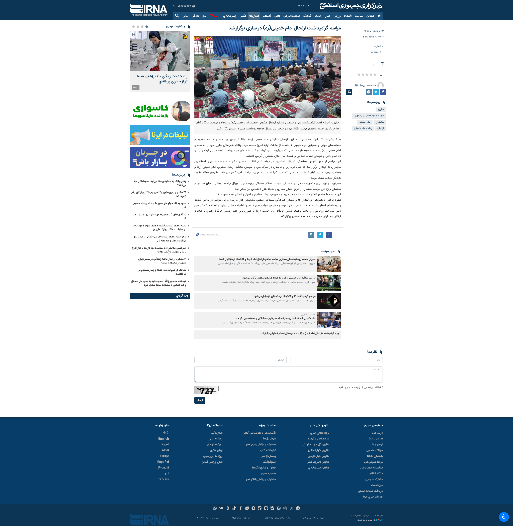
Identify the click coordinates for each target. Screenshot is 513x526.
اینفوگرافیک (269, 462)
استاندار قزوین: (308, 315)
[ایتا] (260, 509)
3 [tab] (138, 26)
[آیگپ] (266, 509)
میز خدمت (377, 485)
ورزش (337, 16)
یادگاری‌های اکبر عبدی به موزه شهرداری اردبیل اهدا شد (159, 217)
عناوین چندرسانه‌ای (318, 467)
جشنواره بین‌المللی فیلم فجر (261, 444)
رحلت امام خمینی (363, 128)
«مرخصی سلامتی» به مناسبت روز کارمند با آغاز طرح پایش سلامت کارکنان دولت (159, 250)
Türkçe (164, 456)
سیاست (359, 16)
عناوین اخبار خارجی (318, 456)
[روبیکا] (285, 509)
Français (163, 479)
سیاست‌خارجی (291, 16)
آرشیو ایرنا (377, 444)
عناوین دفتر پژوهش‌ (318, 462)
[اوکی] (227, 509)
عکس (242, 16)
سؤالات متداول (374, 450)
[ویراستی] (247, 509)
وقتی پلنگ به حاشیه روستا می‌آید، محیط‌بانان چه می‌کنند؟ (160, 183)
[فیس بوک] (240, 509)
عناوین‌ (370, 16)
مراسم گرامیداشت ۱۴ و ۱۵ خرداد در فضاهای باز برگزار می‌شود (284, 296)
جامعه (317, 16)
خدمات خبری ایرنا (373, 497)
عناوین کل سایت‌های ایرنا (315, 444)
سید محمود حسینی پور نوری (369, 116)
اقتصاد (347, 16)
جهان (327, 16)
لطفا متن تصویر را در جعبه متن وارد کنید (361, 388)
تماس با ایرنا (376, 438)
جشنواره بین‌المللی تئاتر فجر (261, 479)
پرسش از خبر (269, 456)
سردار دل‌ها (269, 438)
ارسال (200, 400)
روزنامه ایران (215, 438)
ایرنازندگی (216, 433)
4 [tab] (133, 26)
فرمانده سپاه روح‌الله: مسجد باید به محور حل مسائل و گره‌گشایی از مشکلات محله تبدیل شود (158, 283)
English (163, 438)
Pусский (163, 467)
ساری (381, 109)
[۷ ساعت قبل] (160, 51)
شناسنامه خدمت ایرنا (371, 467)
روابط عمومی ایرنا (373, 462)
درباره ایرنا (377, 433)
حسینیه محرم (268, 473)
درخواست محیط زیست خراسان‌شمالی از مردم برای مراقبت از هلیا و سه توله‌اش (159, 239)
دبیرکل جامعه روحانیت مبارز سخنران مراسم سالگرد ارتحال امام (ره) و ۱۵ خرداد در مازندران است (267, 259)
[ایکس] (291, 509)
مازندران (375, 52)
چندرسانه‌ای (229, 16)
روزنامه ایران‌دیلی (212, 456)
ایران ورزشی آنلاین (212, 462)
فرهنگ (307, 16)
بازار (204, 16)
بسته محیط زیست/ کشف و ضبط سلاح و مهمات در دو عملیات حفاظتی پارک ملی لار (159, 228)
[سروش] (253, 509)
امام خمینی (365, 122)
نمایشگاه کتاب (268, 450)
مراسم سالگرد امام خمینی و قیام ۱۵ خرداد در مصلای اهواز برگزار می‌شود (278, 278)
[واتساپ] (215, 509)
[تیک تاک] (234, 509)
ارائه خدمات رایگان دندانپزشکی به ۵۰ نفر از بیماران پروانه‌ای (162, 79)
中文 (166, 433)
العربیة (165, 444)
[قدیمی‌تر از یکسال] (329, 264)
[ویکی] (221, 509)
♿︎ (504, 516)
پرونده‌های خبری (319, 433)
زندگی (195, 16)
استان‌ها (254, 16)
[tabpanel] (160, 61)
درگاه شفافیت (375, 473)
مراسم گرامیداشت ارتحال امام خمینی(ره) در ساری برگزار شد (284, 28)
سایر (186, 16)
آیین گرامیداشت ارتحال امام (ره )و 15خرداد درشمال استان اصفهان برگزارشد (300, 334)
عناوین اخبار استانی (318, 450)
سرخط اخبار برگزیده (318, 438)
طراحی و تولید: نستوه (366, 520)
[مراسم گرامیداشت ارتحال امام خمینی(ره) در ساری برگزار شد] (267, 77)
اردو (167, 473)
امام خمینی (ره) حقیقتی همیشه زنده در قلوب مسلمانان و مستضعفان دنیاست (275, 318)
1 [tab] (146, 26)
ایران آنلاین (216, 450)
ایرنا (351, 6)
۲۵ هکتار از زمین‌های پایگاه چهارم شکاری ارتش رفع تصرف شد (158, 194)
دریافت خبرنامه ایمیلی (370, 491)
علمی (277, 16)
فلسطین (266, 16)
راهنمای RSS (375, 456)
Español (163, 462)
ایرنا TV (213, 16)
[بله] (272, 509)
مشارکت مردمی (374, 479)
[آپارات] (279, 509)
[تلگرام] (298, 509)
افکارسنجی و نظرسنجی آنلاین (259, 433)
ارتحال (380, 128)
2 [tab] (142, 26)
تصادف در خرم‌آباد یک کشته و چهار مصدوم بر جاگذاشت (162, 272)
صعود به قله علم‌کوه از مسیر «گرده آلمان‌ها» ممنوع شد (159, 205)
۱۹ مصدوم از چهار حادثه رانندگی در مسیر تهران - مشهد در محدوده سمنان (161, 261)
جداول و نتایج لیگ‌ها (264, 467)
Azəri (165, 450)
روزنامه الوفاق (214, 444)
